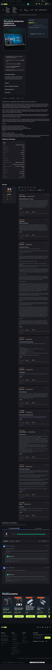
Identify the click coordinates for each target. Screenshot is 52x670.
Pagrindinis (7, 14)
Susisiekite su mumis (25, 642)
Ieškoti (28, 4)
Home (23, 634)
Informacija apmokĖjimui (10, 74)
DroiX (23, 146)
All (19, 187)
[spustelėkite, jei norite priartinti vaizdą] (15, 40)
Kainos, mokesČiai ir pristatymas (11, 86)
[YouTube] (43, 627)
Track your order (15, 645)
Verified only (33, 190)
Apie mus (23, 640)
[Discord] (38, 627)
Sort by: (39, 541)
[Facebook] (47, 627)
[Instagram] (45, 627)
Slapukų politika (14, 647)
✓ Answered (12, 541)
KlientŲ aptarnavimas (9, 89)
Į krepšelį (8, 616)
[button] (47, 4)
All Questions (6, 541)
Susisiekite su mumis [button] (42, 9)
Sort (36, 190)
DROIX (10, 662)
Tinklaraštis (24, 636)
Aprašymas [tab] (5, 98)
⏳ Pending (17, 541)
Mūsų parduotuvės (15, 634)
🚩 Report (21, 238)
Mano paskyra (14, 636)
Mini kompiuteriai (4, 642)
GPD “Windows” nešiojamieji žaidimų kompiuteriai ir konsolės (5, 635)
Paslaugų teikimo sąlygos (16, 651)
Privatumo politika (15, 649)
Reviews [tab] (18, 98)
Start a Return (14, 641)
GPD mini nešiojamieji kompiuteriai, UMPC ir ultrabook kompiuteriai (4, 639)
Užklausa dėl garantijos (16, 643)
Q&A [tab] (22, 98)
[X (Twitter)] (50, 627)
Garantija (7, 83)
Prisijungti (47, 637)
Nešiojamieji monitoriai (13, 14)
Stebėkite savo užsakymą (14, 639)
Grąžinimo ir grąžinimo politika (15, 654)
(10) (10, 27)
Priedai (2, 644)
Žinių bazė (24, 638)
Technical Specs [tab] (12, 98)
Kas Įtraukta (7, 92)
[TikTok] (40, 627)
